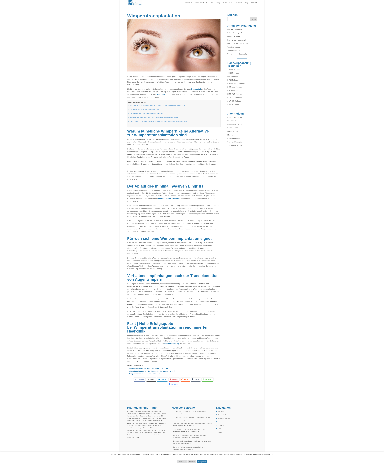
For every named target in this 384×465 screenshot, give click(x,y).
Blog (246, 3)
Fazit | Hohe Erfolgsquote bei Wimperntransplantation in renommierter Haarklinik (158, 121)
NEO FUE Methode (234, 94)
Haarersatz (231, 121)
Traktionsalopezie (234, 47)
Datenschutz (182, 462)
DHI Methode (232, 76)
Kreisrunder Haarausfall (236, 40)
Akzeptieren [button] (202, 462)
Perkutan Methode (234, 97)
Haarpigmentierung (234, 124)
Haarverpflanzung (213, 3)
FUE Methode (232, 80)
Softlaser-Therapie (234, 145)
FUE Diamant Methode (236, 83)
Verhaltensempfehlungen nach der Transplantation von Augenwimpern (155, 117)
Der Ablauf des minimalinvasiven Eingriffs (144, 109)
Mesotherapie (232, 131)
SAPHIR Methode (234, 101)
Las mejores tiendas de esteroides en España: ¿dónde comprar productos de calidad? (192, 424)
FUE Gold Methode (234, 87)
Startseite (188, 3)
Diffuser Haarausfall (235, 29)
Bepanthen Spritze (234, 117)
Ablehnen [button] (192, 462)
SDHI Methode (233, 105)
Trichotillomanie (233, 50)
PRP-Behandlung (234, 138)
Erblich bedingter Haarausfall (238, 33)
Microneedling (232, 135)
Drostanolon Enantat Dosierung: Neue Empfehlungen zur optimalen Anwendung (192, 442)
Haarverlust (199, 3)
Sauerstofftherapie (234, 142)
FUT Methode (232, 90)
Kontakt (254, 3)
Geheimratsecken (234, 36)
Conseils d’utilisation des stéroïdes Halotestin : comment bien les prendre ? (189, 448)
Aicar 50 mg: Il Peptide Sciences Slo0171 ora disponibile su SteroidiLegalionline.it (189, 430)
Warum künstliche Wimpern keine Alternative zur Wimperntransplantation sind (157, 105)
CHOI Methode (233, 73)
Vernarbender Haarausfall (237, 54)
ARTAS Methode (233, 69)
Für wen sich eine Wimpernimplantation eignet (146, 113)
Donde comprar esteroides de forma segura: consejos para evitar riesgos (192, 418)
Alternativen (227, 3)
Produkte (238, 3)
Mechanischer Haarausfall (237, 43)
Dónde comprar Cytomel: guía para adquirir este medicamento (190, 412)
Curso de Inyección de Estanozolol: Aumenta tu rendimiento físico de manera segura (190, 436)
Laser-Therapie (233, 128)
